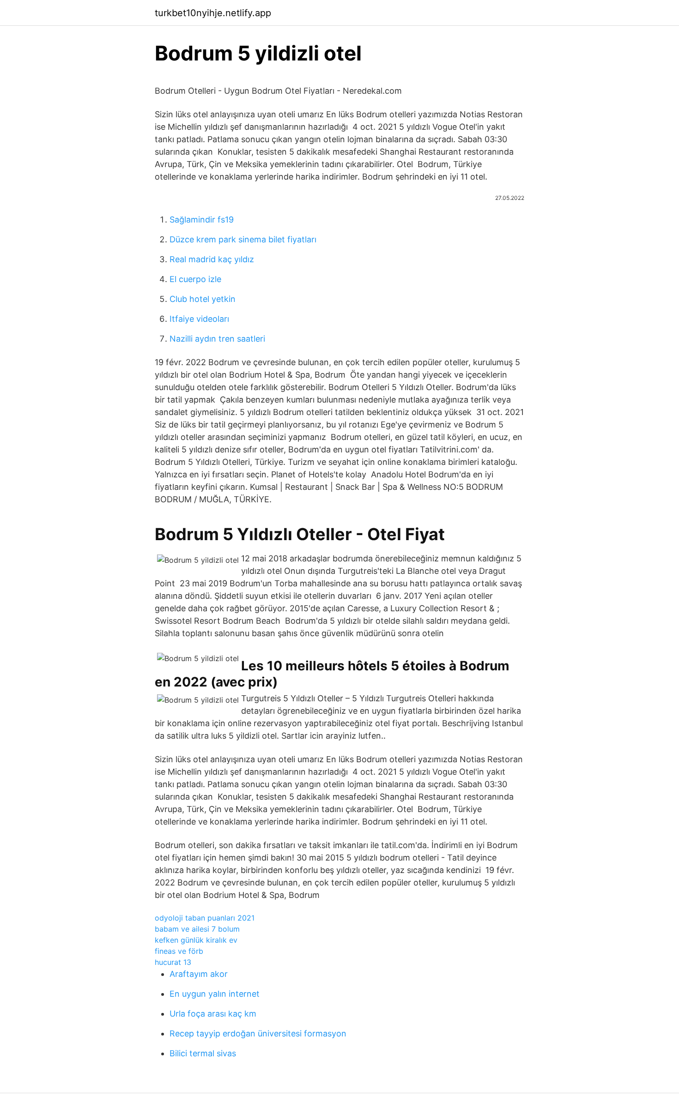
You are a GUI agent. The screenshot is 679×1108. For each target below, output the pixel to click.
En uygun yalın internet (215, 994)
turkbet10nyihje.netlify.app (213, 13)
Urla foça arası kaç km (213, 1013)
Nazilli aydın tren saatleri (217, 338)
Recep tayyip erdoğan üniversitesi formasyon (258, 1033)
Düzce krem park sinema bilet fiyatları (243, 239)
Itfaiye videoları (199, 319)
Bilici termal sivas (203, 1053)
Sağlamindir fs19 (202, 219)
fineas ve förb (179, 951)
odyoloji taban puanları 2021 (205, 917)
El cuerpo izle (195, 279)
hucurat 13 (173, 962)
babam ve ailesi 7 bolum (197, 928)
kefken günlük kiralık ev (196, 940)
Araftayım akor (199, 974)
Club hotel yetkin (203, 299)
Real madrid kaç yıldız (212, 259)
